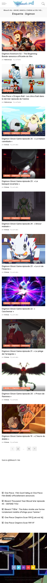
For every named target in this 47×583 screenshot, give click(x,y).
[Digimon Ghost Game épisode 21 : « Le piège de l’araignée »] (23, 334)
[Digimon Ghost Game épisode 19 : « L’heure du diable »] (23, 419)
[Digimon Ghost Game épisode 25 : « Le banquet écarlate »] (23, 164)
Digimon (8, 48)
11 (29, 449)
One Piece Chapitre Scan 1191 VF (19, 523)
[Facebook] (14, 567)
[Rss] (33, 567)
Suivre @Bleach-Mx (11, 460)
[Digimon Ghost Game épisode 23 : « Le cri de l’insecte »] (23, 249)
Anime (7, 133)
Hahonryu (8, 59)
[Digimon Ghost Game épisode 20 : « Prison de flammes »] (23, 376)
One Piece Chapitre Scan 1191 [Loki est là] (24, 517)
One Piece (8, 90)
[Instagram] (23, 567)
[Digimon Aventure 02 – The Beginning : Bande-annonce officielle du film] (23, 36)
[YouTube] (28, 567)
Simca (6, 144)
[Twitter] (19, 567)
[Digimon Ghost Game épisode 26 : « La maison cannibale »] (23, 121)
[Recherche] (42, 3)
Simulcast (25, 133)
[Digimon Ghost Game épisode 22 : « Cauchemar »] (23, 291)
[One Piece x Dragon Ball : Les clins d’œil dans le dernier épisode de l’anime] (23, 79)
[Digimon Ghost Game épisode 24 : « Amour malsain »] (23, 206)
